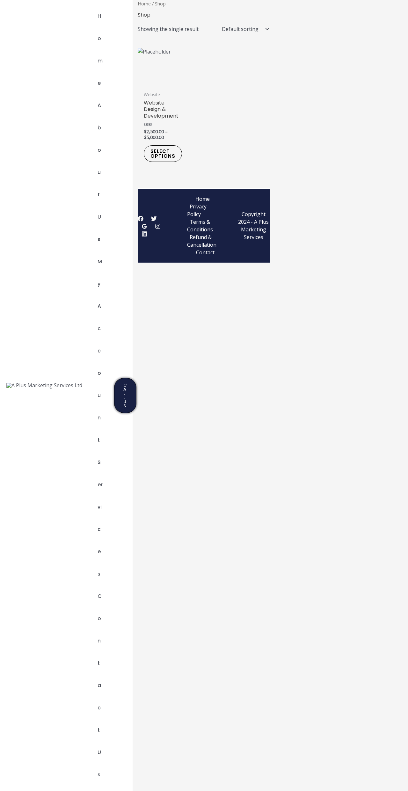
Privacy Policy (197, 210)
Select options (162, 153)
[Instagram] (158, 226)
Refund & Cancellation (201, 241)
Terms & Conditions (200, 225)
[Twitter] (154, 218)
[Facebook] (140, 218)
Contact (205, 252)
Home (144, 3)
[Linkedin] (144, 234)
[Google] (144, 226)
